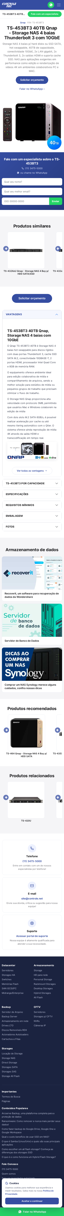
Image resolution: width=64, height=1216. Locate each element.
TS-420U (26, 820)
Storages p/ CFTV (43, 1016)
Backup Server (9, 1016)
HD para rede (41, 975)
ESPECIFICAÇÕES (17, 494)
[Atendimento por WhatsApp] (51, 5)
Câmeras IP (40, 1025)
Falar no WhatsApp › (32, 88)
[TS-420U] (26, 799)
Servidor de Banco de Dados (22, 640)
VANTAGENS (14, 314)
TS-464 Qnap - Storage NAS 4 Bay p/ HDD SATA (26, 755)
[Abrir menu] (58, 4)
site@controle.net (32, 898)
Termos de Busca (11, 1096)
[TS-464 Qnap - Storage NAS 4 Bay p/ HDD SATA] (26, 732)
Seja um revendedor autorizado (18, 1178)
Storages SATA (10, 1067)
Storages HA (8, 975)
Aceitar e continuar (32, 1201)
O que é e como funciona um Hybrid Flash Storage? (29, 1157)
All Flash (38, 997)
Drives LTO (7, 1025)
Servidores (7, 970)
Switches (6, 979)
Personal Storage (43, 979)
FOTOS (10, 526)
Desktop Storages (43, 988)
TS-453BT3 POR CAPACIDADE (25, 483)
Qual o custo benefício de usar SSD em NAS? (25, 1136)
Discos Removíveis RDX (14, 1030)
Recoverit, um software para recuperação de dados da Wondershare (32, 595)
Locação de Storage (12, 1053)
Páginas (6, 1101)
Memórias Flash (10, 984)
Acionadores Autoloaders (15, 1034)
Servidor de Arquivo (12, 1012)
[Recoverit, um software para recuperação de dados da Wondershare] (32, 573)
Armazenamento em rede (15, 1021)
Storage (38, 970)
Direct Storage (9, 1062)
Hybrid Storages (42, 993)
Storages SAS (9, 1071)
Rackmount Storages (45, 984)
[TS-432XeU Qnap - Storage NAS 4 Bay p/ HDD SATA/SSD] (26, 250)
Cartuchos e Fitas (11, 1039)
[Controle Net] (9, 5)
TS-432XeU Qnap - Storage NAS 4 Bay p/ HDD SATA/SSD (26, 272)
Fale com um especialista (44, 14)
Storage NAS (8, 1058)
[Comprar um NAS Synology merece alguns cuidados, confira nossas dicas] (32, 664)
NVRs (37, 1021)
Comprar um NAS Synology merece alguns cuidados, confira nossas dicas (30, 686)
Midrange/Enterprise (13, 993)
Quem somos (9, 1173)
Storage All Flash (11, 1076)
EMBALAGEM (14, 515)
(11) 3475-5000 (32, 861)
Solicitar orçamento (32, 79)
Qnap (23, 22)
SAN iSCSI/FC (9, 988)
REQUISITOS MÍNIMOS (20, 505)
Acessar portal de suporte (32, 936)
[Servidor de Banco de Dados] (32, 620)
